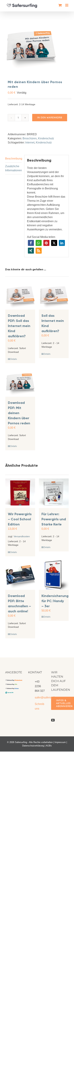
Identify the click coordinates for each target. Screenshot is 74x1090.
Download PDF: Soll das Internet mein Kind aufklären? (19, 326)
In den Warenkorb (49, 117)
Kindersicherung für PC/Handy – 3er (54, 601)
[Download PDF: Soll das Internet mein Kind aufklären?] (20, 295)
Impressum (60, 742)
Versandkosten (22, 536)
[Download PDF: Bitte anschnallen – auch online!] (20, 575)
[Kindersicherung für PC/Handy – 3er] (54, 575)
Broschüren (30, 138)
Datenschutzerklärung (33, 745)
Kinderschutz (46, 138)
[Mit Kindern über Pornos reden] (37, 45)
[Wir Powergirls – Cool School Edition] (20, 493)
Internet (29, 142)
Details (13, 359)
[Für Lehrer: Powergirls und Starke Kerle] (54, 493)
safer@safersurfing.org (40, 697)
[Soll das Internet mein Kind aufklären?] (54, 295)
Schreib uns (39, 706)
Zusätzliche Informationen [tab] (13, 168)
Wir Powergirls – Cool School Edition (20, 519)
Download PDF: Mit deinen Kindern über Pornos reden (19, 413)
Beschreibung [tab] (13, 158)
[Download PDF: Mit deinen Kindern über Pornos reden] (20, 382)
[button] (31, 243)
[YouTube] (53, 720)
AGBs (49, 745)
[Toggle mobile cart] (60, 5)
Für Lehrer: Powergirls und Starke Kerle (53, 519)
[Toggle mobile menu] (67, 5)
